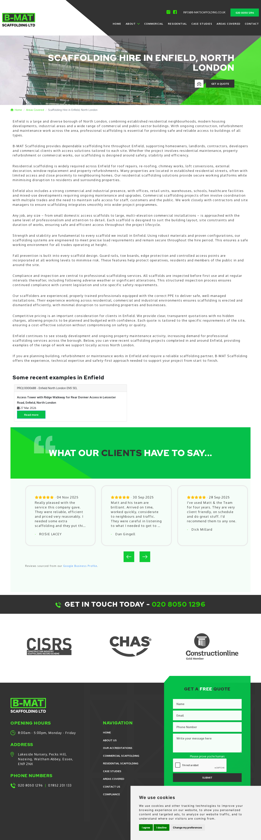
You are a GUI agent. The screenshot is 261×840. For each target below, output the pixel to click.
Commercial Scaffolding (121, 755)
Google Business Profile (80, 565)
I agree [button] (146, 827)
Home (117, 23)
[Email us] (199, 84)
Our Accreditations (117, 748)
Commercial (154, 23)
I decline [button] (161, 827)
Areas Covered (228, 23)
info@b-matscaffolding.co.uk (204, 12)
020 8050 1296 (245, 12)
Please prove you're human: (207, 756)
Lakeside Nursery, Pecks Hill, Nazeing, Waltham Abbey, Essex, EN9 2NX (45, 759)
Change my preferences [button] (187, 827)
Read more (31, 414)
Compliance (111, 794)
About (131, 23)
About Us (110, 740)
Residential (177, 23)
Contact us (111, 786)
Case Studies (201, 23)
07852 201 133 (60, 785)
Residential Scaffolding (120, 763)
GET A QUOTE (220, 83)
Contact (252, 23)
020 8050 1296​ (179, 604)
